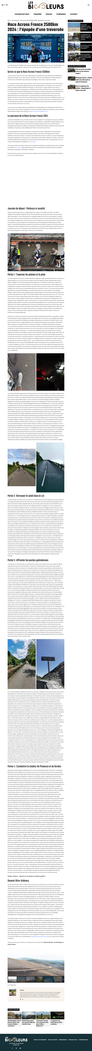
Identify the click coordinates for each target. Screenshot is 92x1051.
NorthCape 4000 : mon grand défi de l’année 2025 (28, 1022)
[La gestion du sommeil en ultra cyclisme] (57, 1015)
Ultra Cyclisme (15, 20)
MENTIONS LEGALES (16, 1045)
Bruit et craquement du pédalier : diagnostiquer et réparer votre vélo (83, 88)
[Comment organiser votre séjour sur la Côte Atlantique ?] (74, 27)
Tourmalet (32, 141)
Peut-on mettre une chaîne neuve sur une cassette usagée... (86, 57)
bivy (16, 515)
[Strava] (22, 998)
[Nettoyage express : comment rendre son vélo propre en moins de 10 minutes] (71, 79)
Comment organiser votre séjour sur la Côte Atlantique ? (86, 27)
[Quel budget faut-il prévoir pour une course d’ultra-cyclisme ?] (15, 1015)
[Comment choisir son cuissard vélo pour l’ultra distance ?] (43, 1015)
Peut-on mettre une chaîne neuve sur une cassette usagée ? (83, 71)
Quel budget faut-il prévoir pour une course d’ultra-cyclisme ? (14, 1023)
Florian (22, 990)
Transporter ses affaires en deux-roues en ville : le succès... (86, 37)
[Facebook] (12, 1048)
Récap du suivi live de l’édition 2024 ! (38, 111)
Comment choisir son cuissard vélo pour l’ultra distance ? (42, 1023)
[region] (36, 965)
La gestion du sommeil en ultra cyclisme (56, 1022)
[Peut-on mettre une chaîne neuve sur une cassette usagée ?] (74, 57)
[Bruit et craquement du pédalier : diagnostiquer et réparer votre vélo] (71, 87)
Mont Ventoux (18, 147)
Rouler (9, 20)
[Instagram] (20, 998)
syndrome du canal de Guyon (39, 936)
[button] (88, 5)
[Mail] (20, 1048)
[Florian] (13, 994)
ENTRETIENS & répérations (76, 66)
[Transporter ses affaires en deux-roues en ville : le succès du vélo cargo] (74, 37)
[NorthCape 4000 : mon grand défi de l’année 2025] (29, 1015)
